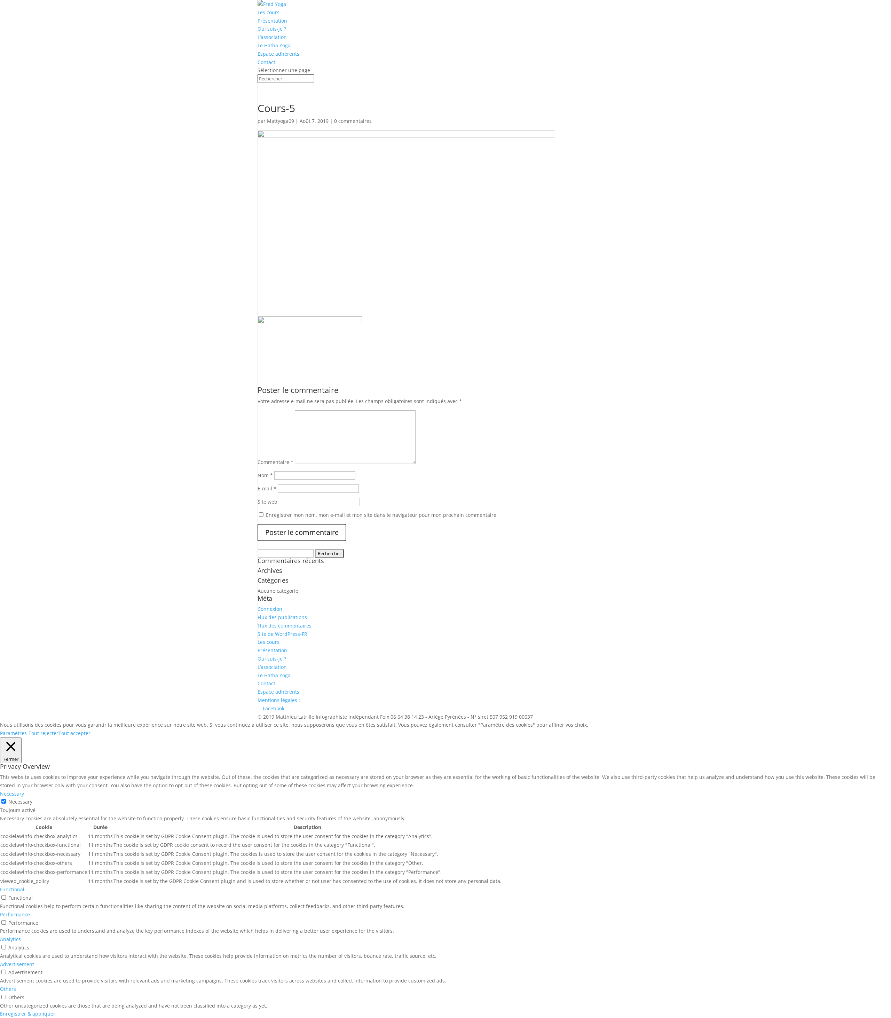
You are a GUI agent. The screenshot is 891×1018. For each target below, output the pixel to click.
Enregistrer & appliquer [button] (27, 1013)
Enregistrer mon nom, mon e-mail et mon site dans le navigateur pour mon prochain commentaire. (382, 515)
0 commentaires (353, 121)
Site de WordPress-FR (282, 634)
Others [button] (8, 989)
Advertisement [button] (17, 964)
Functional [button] (12, 889)
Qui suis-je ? (272, 28)
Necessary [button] (12, 793)
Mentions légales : (279, 700)
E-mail (267, 488)
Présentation (272, 20)
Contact (266, 62)
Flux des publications (282, 617)
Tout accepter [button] (74, 733)
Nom (265, 475)
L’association (272, 37)
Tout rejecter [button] (43, 733)
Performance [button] (15, 914)
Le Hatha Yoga (274, 45)
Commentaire (275, 462)
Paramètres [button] (13, 733)
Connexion (270, 609)
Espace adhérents (278, 53)
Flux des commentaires (285, 625)
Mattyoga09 (280, 121)
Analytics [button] (10, 939)
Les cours (268, 12)
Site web (267, 501)
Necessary (20, 801)
